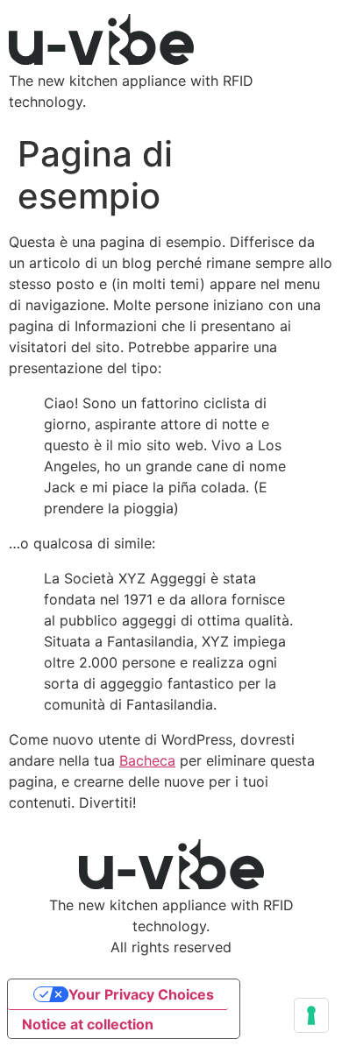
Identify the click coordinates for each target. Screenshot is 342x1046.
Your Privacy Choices (141, 994)
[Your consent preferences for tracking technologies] (311, 1015)
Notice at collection (87, 1024)
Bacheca (147, 760)
